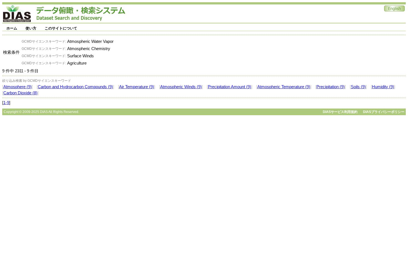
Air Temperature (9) (136, 87)
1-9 (6, 102)
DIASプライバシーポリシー (383, 112)
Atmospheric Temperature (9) (283, 87)
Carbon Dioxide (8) (20, 93)
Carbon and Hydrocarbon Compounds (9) (75, 87)
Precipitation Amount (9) (229, 87)
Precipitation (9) (330, 87)
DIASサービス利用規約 (340, 112)
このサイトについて (61, 28)
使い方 (31, 28)
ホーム (11, 28)
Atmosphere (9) (17, 87)
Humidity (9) (383, 87)
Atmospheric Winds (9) (181, 87)
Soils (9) (358, 87)
